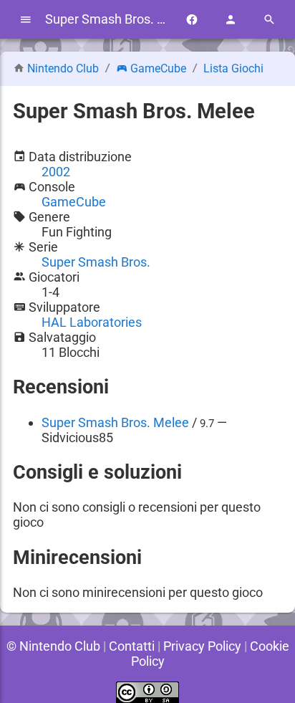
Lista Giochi (233, 68)
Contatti (132, 646)
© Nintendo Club (53, 646)
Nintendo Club (63, 68)
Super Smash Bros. (96, 261)
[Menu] (25, 19)
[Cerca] (269, 19)
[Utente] (230, 19)
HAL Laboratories (92, 322)
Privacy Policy (202, 646)
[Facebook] (192, 19)
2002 (56, 171)
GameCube (158, 68)
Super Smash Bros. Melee (115, 422)
